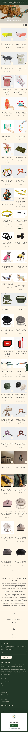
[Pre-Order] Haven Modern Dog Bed (7, 466)
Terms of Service (5, 701)
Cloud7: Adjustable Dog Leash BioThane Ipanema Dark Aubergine (21, 444)
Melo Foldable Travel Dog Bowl (21, 466)
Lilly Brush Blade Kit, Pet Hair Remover (21, 352)
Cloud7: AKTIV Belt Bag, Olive (20, 308)
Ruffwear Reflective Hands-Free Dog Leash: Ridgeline (20, 222)
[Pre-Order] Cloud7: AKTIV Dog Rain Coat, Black (7, 68)
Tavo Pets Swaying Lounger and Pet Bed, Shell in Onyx (7, 330)
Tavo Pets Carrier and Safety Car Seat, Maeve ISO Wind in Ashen (7, 562)
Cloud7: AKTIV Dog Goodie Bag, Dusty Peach (7, 91)
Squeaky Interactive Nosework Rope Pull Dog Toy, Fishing (21, 136)
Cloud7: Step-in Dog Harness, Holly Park (7, 204)
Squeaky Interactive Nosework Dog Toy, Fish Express (21, 114)
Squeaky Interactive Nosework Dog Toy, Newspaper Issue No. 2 (20, 91)
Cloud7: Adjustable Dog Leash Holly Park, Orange (21, 182)
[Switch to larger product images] (23, 24)
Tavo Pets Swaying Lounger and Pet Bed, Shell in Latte (7, 537)
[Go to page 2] (21, 570)
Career (2, 697)
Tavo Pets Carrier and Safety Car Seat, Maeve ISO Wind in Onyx (21, 562)
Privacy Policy (4, 699)
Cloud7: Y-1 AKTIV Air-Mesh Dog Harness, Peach (7, 182)
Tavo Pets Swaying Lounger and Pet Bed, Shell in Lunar (21, 330)
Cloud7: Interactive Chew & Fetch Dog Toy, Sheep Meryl (21, 396)
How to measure (4, 694)
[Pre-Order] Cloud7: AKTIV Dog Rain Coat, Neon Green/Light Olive (7, 45)
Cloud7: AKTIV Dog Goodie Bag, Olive (7, 308)
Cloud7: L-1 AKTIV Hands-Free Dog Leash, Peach (21, 421)
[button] (4, 366)
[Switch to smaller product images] (26, 24)
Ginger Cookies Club (5, 681)
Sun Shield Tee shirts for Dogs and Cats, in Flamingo (7, 266)
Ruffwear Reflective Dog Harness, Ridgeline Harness (7, 244)
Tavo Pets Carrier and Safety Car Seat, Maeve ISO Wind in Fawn (21, 538)
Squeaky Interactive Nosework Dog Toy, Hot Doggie (7, 114)
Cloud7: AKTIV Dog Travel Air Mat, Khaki (21, 158)
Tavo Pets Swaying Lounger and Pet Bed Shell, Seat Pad (21, 513)
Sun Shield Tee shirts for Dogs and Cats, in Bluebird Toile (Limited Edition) (7, 285)
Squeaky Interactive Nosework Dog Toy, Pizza (7, 159)
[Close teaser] (7, 362)
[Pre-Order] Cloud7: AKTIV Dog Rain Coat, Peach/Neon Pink (21, 44)
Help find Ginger (4, 687)
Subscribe (6, 657)
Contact (3, 690)
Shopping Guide (4, 692)
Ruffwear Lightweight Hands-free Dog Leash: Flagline (21, 200)
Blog (2, 683)
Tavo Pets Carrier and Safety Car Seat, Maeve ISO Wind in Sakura (7, 514)
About (2, 685)
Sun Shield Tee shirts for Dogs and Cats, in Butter (21, 266)
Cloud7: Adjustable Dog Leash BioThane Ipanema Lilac (7, 443)
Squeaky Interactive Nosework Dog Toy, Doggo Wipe (7, 136)
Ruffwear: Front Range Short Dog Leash (21, 371)
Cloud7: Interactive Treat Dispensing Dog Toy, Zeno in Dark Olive (7, 396)
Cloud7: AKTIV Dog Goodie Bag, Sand (21, 68)
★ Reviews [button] (26, 367)
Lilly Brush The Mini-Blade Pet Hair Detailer (7, 353)
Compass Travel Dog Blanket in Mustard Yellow (7, 491)
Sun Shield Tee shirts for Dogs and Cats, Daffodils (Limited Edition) (21, 286)
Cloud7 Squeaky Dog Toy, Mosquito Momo (7, 420)
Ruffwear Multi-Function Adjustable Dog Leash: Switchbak (7, 371)
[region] (14, 616)
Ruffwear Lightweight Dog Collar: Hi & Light (7, 222)
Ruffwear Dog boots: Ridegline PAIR (21, 243)
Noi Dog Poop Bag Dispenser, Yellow (20, 490)
